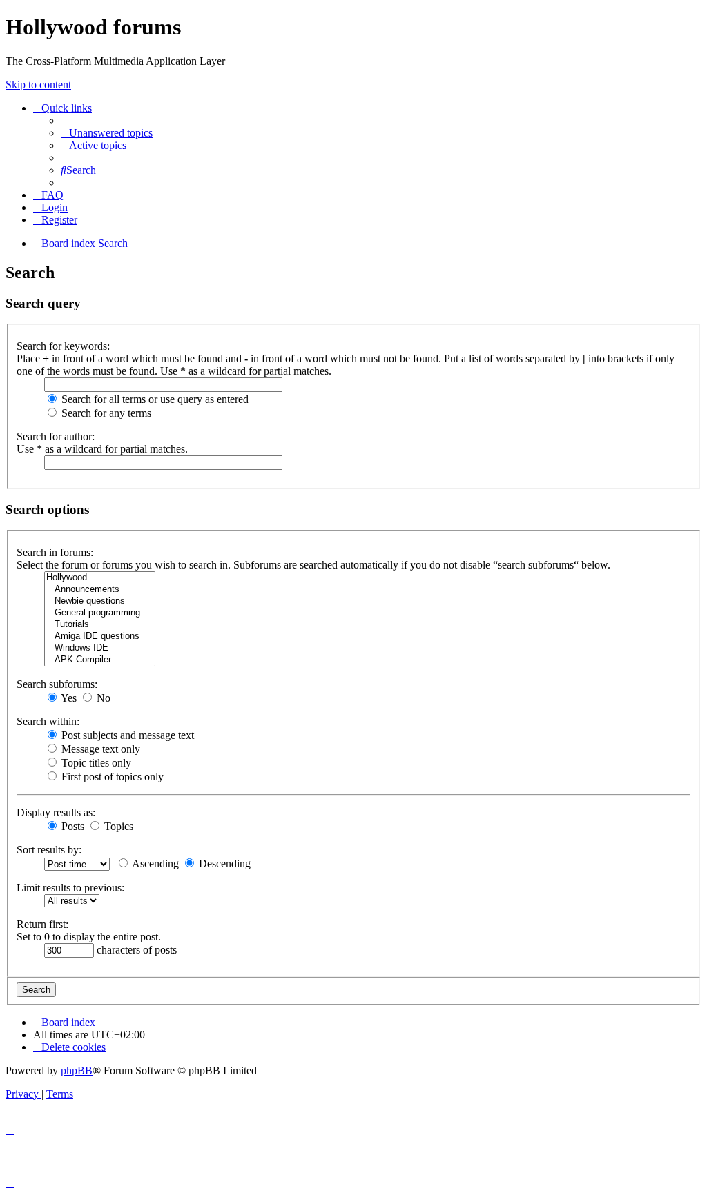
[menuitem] (107, 133)
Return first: (42, 924)
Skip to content (38, 84)
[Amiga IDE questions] (100, 636)
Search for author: (56, 436)
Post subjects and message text (126, 735)
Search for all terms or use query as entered (154, 399)
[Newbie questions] (100, 601)
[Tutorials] (100, 625)
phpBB (77, 1070)
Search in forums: (55, 552)
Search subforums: (57, 684)
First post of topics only (111, 776)
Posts (71, 826)
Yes (68, 698)
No (102, 698)
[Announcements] (100, 589)
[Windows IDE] (100, 648)
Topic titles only (95, 763)
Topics (117, 826)
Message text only (99, 749)
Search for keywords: (63, 346)
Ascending (154, 863)
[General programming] (100, 613)
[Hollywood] (100, 578)
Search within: (48, 721)
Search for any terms (105, 413)
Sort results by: (49, 850)
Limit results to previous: (70, 887)
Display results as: (56, 812)
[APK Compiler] (100, 660)
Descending (223, 863)
